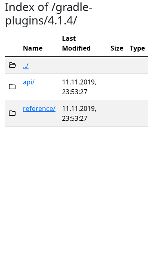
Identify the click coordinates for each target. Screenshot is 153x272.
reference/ (39, 108)
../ (26, 65)
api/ (29, 81)
